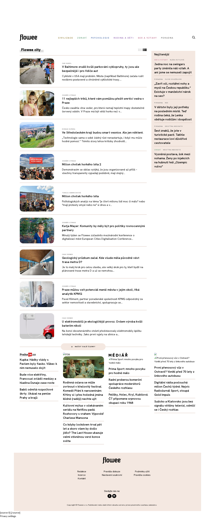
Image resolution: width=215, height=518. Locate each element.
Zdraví (157, 150)
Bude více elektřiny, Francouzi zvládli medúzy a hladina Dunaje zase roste (38, 379)
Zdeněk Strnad (69, 95)
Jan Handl (66, 63)
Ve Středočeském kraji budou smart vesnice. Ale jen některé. (102, 132)
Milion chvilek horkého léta (80, 196)
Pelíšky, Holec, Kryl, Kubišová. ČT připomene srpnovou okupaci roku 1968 (128, 399)
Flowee (29, 37)
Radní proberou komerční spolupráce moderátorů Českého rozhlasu (125, 384)
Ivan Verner (67, 254)
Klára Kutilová (177, 60)
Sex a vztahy (161, 60)
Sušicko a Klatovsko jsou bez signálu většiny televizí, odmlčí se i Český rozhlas (174, 406)
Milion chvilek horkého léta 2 (81, 164)
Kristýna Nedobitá (174, 126)
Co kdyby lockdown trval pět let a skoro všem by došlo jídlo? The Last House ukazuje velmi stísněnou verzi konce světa (83, 433)
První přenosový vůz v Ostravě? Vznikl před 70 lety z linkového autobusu (174, 372)
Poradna (158, 79)
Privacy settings (8, 516)
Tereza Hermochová (71, 193)
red (166, 103)
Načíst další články (85, 347)
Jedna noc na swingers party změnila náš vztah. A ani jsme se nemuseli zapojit (173, 68)
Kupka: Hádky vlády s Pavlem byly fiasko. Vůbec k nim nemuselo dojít (38, 364)
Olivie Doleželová (173, 79)
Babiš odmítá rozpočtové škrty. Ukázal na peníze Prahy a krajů (36, 394)
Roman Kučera (68, 129)
